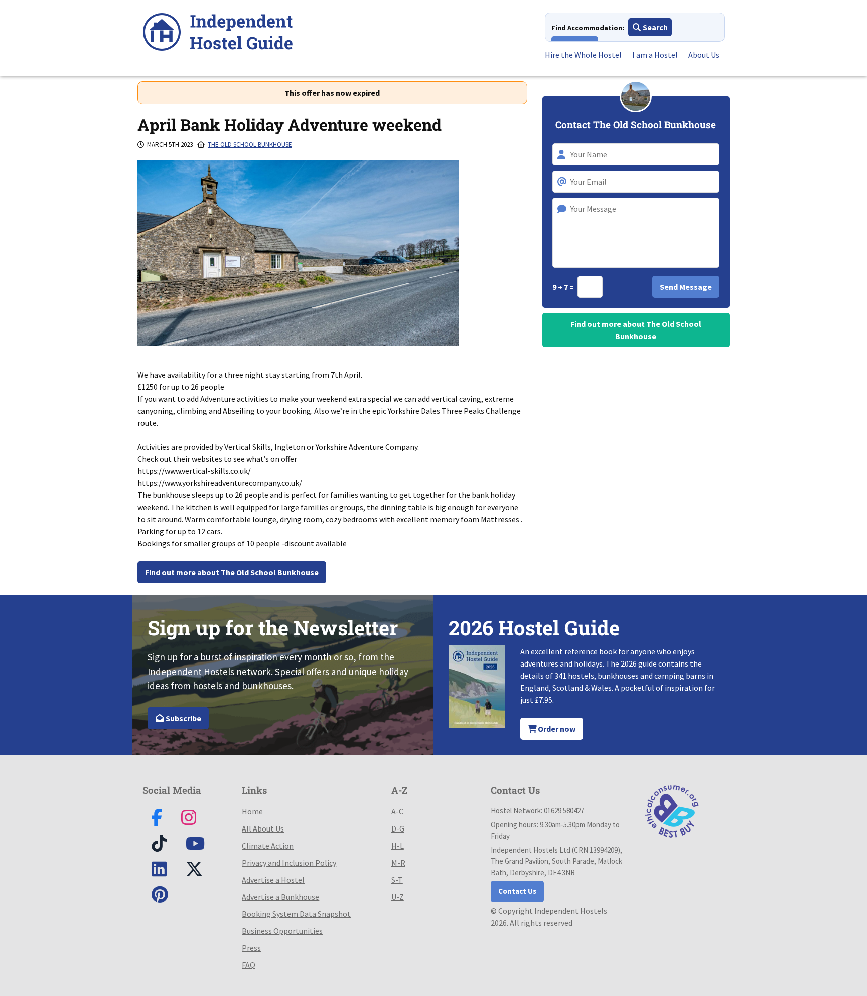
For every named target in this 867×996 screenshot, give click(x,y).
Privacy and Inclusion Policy (289, 863)
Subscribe (182, 718)
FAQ (248, 965)
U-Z (397, 897)
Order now (555, 729)
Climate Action (268, 846)
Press (251, 948)
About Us (703, 55)
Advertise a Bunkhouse (280, 897)
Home (252, 811)
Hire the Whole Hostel (583, 55)
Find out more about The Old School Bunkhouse (232, 572)
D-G (397, 828)
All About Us (263, 828)
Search (654, 27)
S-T (397, 880)
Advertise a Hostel (273, 880)
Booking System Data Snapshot (296, 914)
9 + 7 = (563, 287)
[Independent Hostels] (217, 33)
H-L (397, 846)
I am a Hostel (655, 55)
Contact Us (517, 891)
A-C (397, 811)
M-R (398, 863)
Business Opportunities (282, 931)
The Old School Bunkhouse (250, 144)
